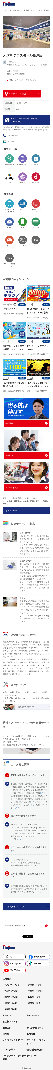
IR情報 (6, 1034)
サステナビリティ (35, 1027)
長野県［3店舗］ (11, 1003)
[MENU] (49, 4)
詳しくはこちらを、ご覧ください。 (24, 80)
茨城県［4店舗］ (35, 1003)
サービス (7, 1015)
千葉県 (26, 10)
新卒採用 (9, 423)
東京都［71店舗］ (35, 985)
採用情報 (31, 1034)
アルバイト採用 (11, 488)
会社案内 (7, 1027)
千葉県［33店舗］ (35, 991)
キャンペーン (33, 1015)
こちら (43, 793)
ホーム (5, 10)
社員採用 (9, 455)
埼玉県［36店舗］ (12, 991)
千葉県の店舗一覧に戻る (15, 925)
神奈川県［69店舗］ (13, 985)
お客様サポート (10, 1021)
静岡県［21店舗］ (12, 997)
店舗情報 (16, 10)
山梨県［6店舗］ (35, 997)
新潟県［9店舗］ (11, 1009)
